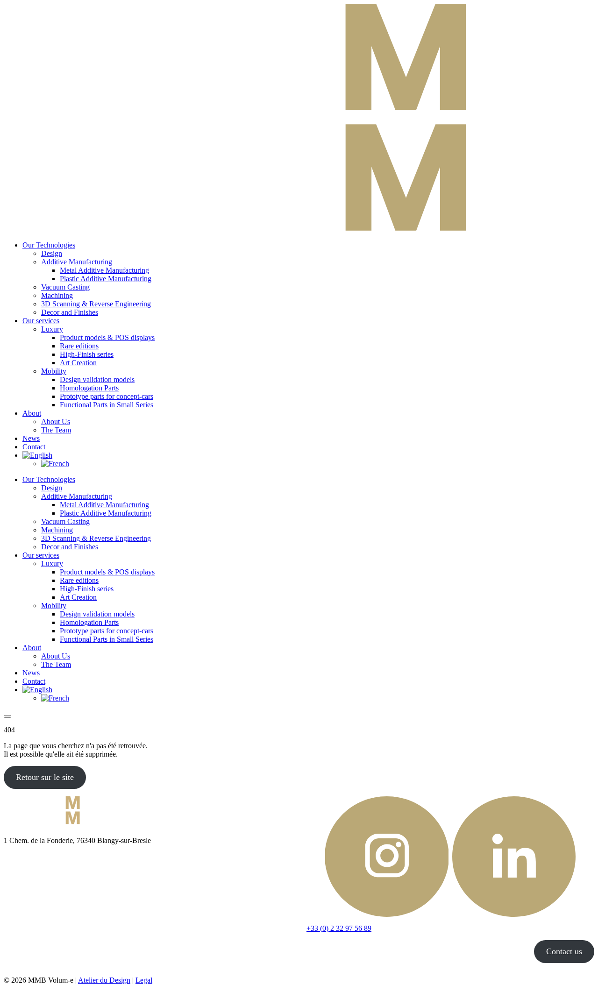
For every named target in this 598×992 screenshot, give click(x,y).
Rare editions (79, 346)
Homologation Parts (89, 388)
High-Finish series (87, 354)
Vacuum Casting (65, 287)
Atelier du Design (104, 980)
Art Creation (78, 363)
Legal (143, 980)
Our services (40, 321)
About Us (55, 421)
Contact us (564, 951)
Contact (33, 447)
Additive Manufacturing (76, 262)
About (31, 413)
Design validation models (97, 379)
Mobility (53, 371)
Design (51, 253)
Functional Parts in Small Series (106, 405)
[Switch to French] (55, 464)
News (31, 438)
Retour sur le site (45, 777)
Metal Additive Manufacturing (104, 270)
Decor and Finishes (69, 312)
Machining (57, 295)
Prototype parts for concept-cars (106, 396)
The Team (56, 430)
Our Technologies (48, 245)
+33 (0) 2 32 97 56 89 (338, 928)
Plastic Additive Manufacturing (105, 279)
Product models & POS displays (107, 337)
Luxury (52, 329)
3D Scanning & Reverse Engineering (96, 304)
